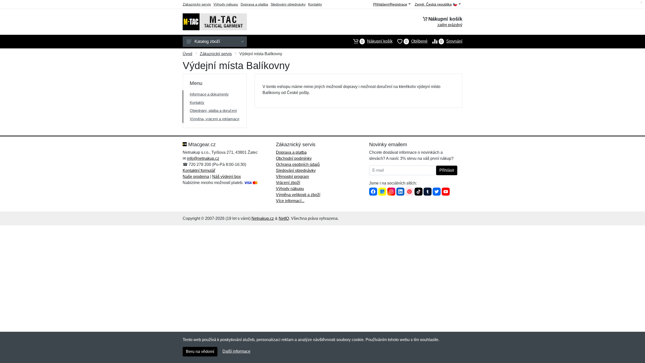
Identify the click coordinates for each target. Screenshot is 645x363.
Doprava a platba (254, 4)
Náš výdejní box (226, 176)
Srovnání (451, 41)
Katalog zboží (207, 41)
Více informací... (290, 201)
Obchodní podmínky (294, 158)
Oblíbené (416, 41)
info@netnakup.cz (203, 158)
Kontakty (315, 4)
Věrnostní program (292, 176)
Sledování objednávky (288, 4)
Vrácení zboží (288, 182)
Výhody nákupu (225, 4)
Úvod (187, 54)
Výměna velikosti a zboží (298, 195)
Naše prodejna (196, 176)
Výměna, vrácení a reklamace (214, 119)
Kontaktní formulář (199, 170)
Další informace (236, 351)
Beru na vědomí (200, 351)
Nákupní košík (377, 41)
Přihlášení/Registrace (390, 4)
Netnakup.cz (262, 218)
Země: (433, 4)
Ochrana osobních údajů (298, 164)
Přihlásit (446, 170)
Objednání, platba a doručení (213, 110)
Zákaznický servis (197, 4)
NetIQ (284, 218)
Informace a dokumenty (209, 94)
